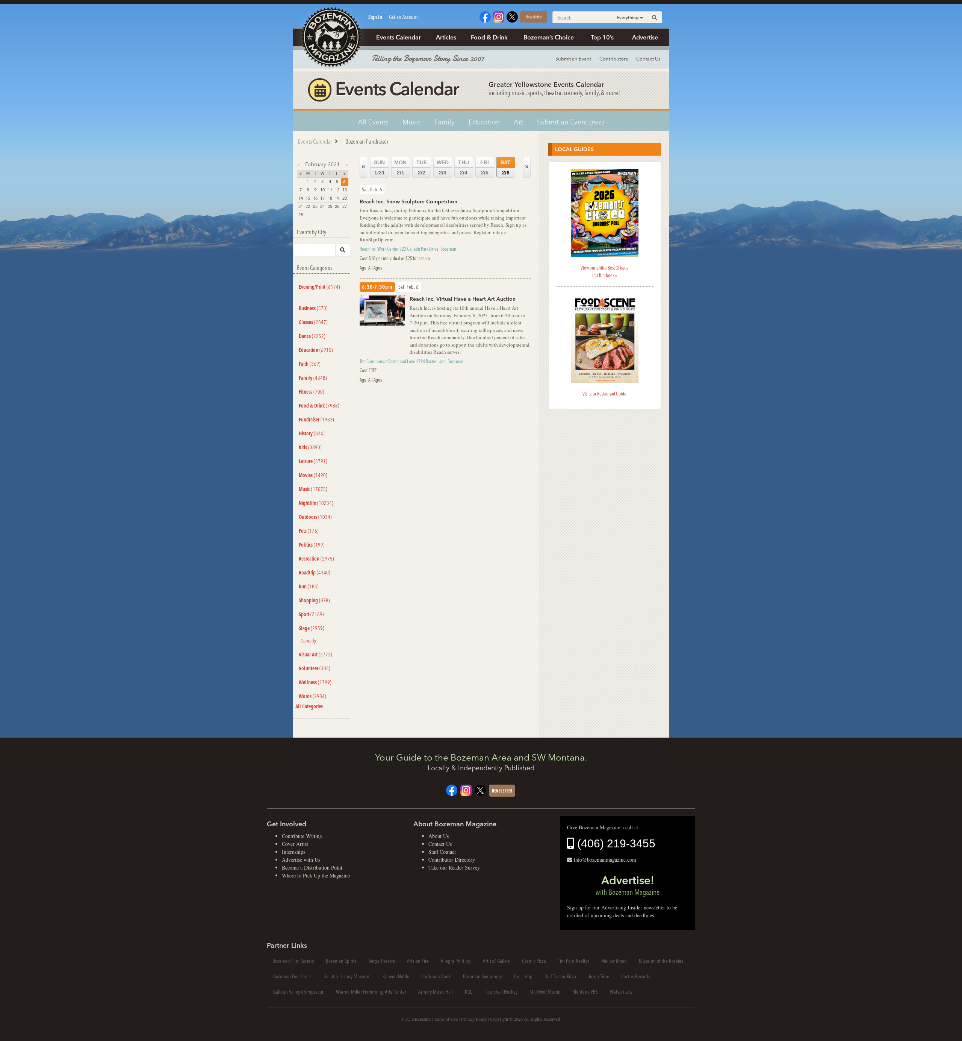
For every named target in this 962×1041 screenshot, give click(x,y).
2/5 (484, 167)
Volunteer (314, 668)
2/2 (421, 167)
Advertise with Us (301, 859)
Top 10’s (602, 37)
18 (330, 198)
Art (518, 122)
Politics (312, 544)
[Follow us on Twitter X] (512, 16)
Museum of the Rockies (661, 961)
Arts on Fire (418, 961)
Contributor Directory (451, 859)
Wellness (315, 682)
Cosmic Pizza (534, 961)
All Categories (309, 706)
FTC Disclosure (416, 1019)
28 (300, 214)
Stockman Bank (436, 976)
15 (308, 198)
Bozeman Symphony (482, 976)
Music (411, 122)
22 (308, 206)
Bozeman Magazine (330, 37)
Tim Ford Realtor (573, 961)
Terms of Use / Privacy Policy (460, 1019)
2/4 (463, 167)
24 (322, 206)
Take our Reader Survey (454, 867)
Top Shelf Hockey (501, 991)
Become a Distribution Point (312, 867)
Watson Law (621, 991)
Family (444, 122)
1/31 (379, 167)
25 (330, 206)
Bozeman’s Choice (548, 37)
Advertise (645, 37)
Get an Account (403, 17)
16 (315, 198)
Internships (293, 851)
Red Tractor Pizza (560, 976)
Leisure (313, 461)
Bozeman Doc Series (292, 976)
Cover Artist (295, 843)
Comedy (308, 640)
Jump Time (598, 976)
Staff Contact (442, 851)
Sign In (375, 17)
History (312, 433)
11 (330, 189)
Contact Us (648, 59)
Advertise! (627, 885)
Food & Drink (489, 37)
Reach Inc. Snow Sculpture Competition (408, 201)
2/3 (443, 167)
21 (300, 206)
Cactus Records (635, 976)
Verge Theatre (382, 961)
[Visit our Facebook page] (485, 16)
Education (484, 122)
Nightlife (316, 503)
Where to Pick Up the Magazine (316, 875)
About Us (438, 835)
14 (300, 198)
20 (344, 198)
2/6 (506, 167)
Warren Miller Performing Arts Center (371, 991)
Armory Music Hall (435, 991)
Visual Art (315, 654)
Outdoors (315, 517)
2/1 (400, 167)
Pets (309, 530)
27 (344, 206)
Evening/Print (319, 286)
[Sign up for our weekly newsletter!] (502, 789)
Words (312, 696)
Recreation (316, 558)
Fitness (311, 391)
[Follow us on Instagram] (498, 16)
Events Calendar (398, 37)
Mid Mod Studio (544, 991)
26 (337, 206)
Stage (311, 628)
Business (313, 308)
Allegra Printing (456, 961)
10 (322, 189)
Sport (311, 614)
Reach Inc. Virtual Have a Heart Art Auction (463, 298)
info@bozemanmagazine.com (605, 859)
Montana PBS (585, 991)
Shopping (314, 600)
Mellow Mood (614, 961)
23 (315, 206)
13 (344, 189)
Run (309, 586)
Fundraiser (316, 419)
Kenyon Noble (396, 976)
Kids (310, 447)
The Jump (523, 976)
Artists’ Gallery (496, 961)
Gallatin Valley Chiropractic (298, 991)
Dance (312, 336)
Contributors (613, 59)
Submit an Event (573, 59)
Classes (313, 322)
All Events (373, 122)
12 (337, 189)
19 (337, 198)
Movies (313, 475)
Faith (310, 364)
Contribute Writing (302, 835)
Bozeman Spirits (341, 961)
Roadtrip (314, 572)
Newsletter (533, 17)
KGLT (469, 991)
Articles (446, 37)
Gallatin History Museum (347, 976)
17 (322, 198)
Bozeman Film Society (293, 961)
